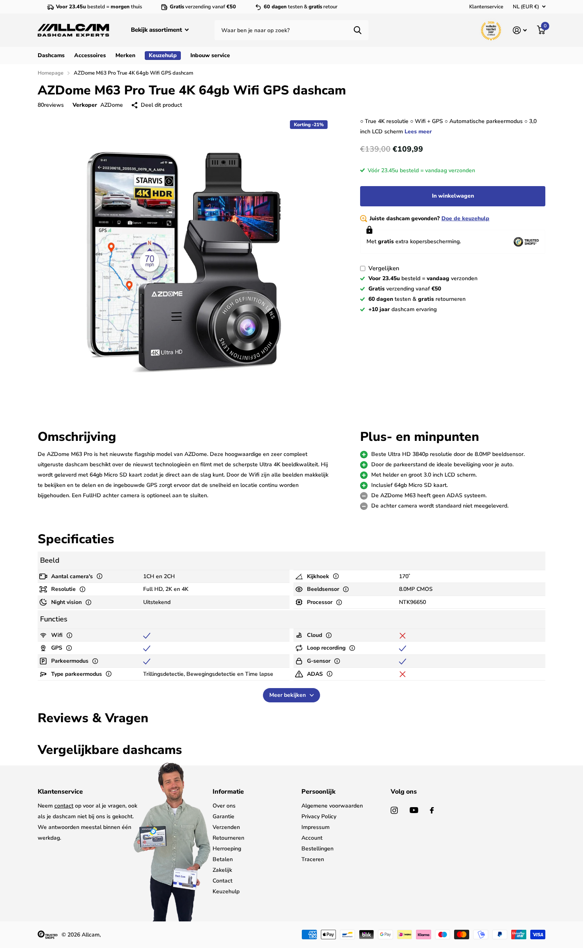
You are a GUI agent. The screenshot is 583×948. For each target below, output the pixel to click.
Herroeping (227, 848)
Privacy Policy (318, 816)
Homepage (50, 73)
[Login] (519, 30)
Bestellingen (317, 848)
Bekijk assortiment (157, 30)
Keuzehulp (226, 891)
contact (63, 806)
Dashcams (51, 55)
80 (51, 105)
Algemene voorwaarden (332, 806)
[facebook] (432, 810)
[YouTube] (414, 810)
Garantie (223, 816)
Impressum (315, 827)
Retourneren (228, 838)
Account (311, 838)
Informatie (228, 791)
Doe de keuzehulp (465, 218)
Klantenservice (486, 6)
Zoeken (357, 30)
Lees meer (418, 131)
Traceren (312, 859)
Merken (125, 55)
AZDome (111, 105)
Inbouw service (210, 55)
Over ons (224, 806)
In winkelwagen (453, 196)
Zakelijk (222, 870)
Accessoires (90, 55)
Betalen (223, 859)
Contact (222, 881)
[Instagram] (394, 810)
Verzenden (226, 827)
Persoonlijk (318, 791)
